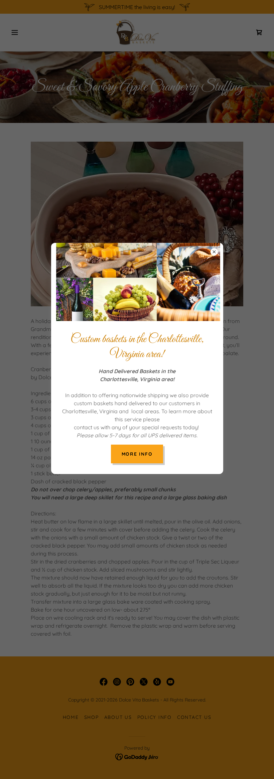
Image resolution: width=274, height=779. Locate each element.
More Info (137, 454)
